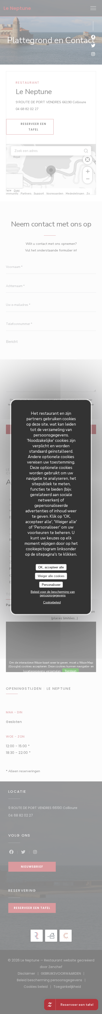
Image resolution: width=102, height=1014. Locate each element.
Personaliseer (51, 584)
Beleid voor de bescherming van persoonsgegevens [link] (53, 593)
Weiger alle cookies (51, 576)
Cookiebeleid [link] (52, 602)
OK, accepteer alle (51, 567)
